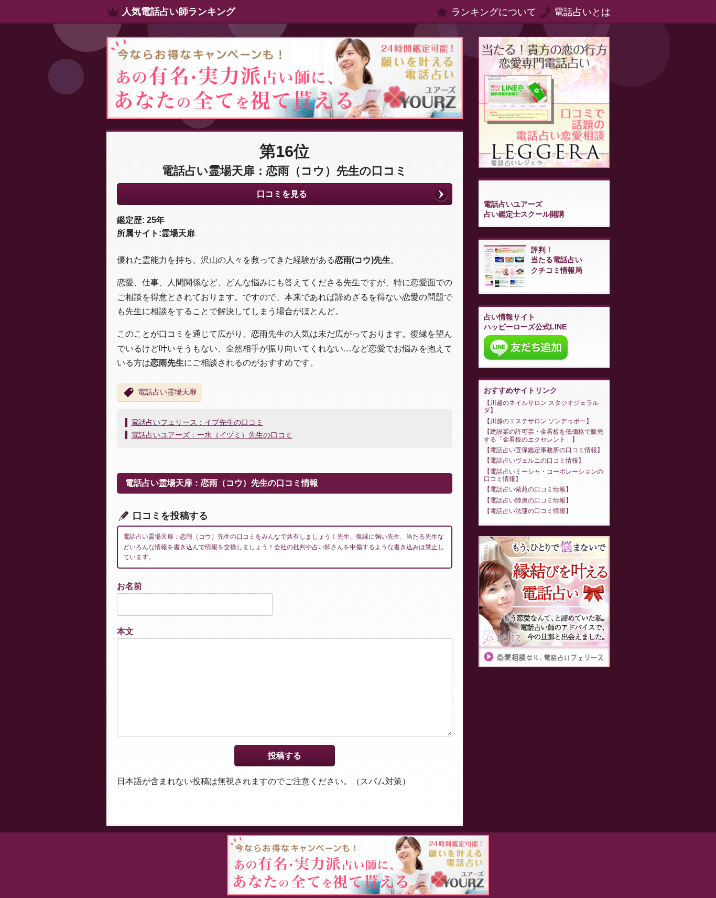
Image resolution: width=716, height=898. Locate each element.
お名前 (129, 586)
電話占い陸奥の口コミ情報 (528, 500)
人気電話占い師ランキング (178, 11)
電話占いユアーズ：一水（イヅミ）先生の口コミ (211, 435)
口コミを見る (282, 193)
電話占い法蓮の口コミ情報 (528, 511)
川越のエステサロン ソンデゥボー (538, 421)
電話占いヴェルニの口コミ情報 (534, 460)
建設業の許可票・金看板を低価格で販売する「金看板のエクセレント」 (543, 435)
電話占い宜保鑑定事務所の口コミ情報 (543, 450)
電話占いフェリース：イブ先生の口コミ (197, 422)
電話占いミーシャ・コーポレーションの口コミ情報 (543, 475)
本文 (125, 631)
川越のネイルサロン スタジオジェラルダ (541, 406)
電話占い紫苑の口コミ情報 (528, 489)
